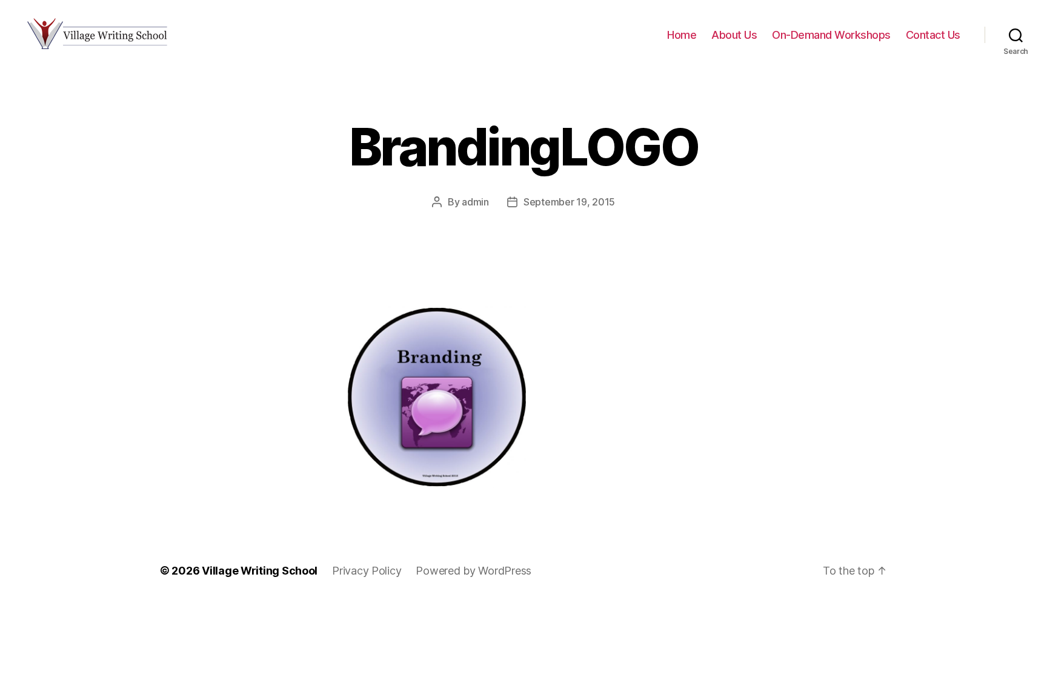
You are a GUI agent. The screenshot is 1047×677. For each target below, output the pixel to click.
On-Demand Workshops (831, 34)
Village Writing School (259, 570)
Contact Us (933, 34)
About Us (734, 34)
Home (681, 34)
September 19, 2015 (569, 202)
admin (475, 202)
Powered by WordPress (473, 570)
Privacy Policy (366, 570)
